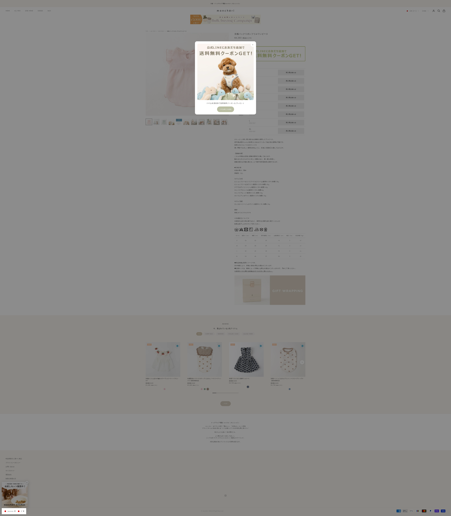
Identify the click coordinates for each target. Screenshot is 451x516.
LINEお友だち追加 (225, 109)
